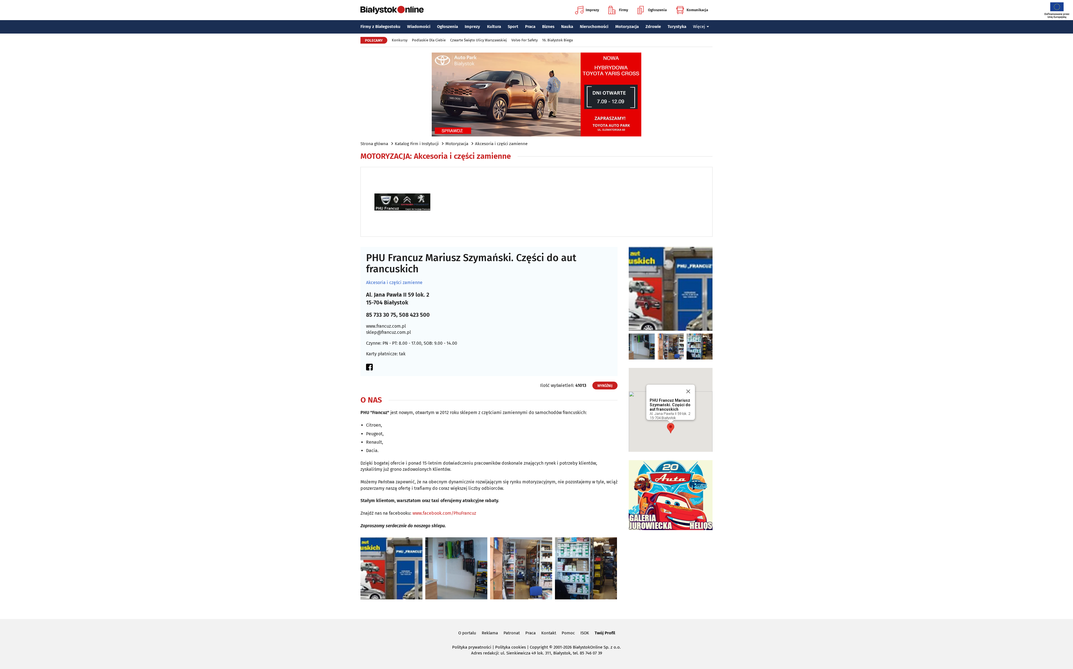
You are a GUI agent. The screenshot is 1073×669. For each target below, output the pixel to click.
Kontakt (548, 632)
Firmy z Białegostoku (380, 26)
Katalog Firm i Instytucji (417, 143)
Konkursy (399, 40)
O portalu (467, 632)
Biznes (548, 26)
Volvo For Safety (524, 40)
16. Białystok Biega (557, 40)
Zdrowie (653, 26)
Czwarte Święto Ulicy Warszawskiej (478, 40)
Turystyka (677, 26)
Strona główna (374, 143)
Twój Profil (605, 632)
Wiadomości (418, 26)
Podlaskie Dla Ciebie (429, 40)
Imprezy (592, 10)
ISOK (584, 632)
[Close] (688, 391)
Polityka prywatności (471, 647)
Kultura (494, 26)
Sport (513, 26)
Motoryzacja (627, 26)
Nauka (567, 26)
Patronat (512, 632)
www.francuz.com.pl (386, 326)
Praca (530, 26)
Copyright (539, 647)
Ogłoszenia (657, 10)
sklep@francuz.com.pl (388, 332)
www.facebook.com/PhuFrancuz (444, 513)
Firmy (623, 10)
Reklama (490, 632)
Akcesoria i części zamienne (501, 143)
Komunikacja (697, 10)
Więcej (699, 26)
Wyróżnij (605, 386)
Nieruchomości (594, 26)
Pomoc (568, 632)
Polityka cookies (510, 647)
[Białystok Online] (392, 10)
